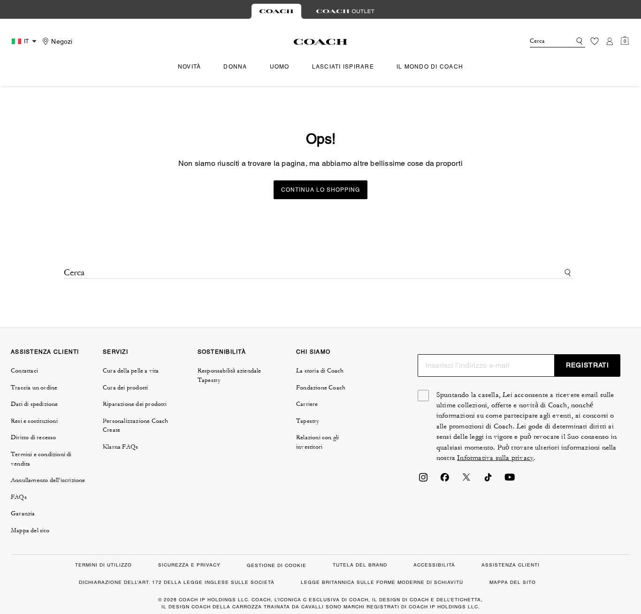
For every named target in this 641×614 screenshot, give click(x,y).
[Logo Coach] (321, 42)
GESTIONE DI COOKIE (276, 565)
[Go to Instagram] (423, 480)
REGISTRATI (587, 365)
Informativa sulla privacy (495, 457)
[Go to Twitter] (466, 480)
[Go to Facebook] (444, 480)
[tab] (276, 11)
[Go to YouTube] (509, 480)
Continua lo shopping (320, 190)
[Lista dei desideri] (594, 41)
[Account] (609, 41)
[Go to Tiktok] (488, 480)
